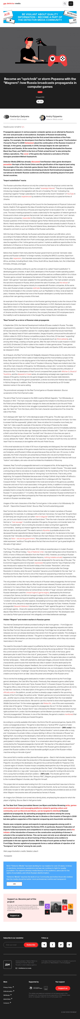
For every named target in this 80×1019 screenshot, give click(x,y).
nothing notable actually (53, 557)
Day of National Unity (36, 552)
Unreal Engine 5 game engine (37, 592)
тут (22, 127)
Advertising (7, 999)
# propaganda (8, 856)
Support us (14, 915)
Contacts (6, 1003)
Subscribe (31, 945)
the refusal (64, 282)
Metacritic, (48, 703)
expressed (39, 563)
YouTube (70, 194)
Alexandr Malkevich (21, 606)
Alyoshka (46, 530)
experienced (27, 196)
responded (26, 218)
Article (40, 92)
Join (14, 884)
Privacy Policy (7, 987)
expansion (17, 258)
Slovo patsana (62, 339)
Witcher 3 (65, 371)
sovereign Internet (48, 188)
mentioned (68, 714)
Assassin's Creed (24, 374)
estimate (36, 288)
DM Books (6, 995)
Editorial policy (8, 991)
